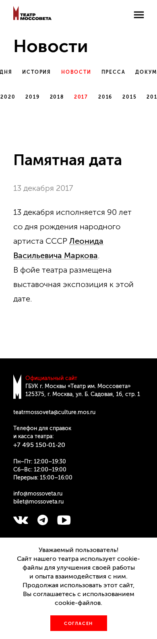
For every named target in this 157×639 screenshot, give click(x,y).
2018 (57, 97)
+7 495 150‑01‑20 (39, 445)
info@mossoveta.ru (37, 493)
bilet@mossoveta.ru (38, 501)
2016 (105, 97)
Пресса (113, 72)
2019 (32, 97)
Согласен (78, 623)
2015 (129, 97)
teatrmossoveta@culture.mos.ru (54, 412)
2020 (7, 97)
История (36, 72)
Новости (76, 72)
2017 (81, 97)
